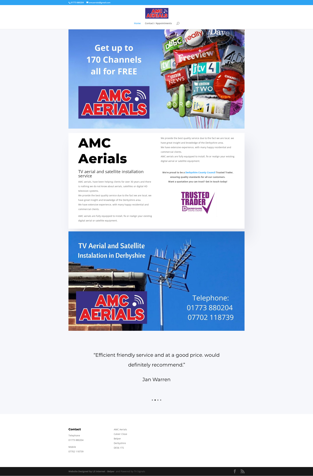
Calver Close (120, 434)
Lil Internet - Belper (103, 471)
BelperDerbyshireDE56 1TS (120, 443)
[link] (200, 172)
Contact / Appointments (158, 23)
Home (137, 23)
